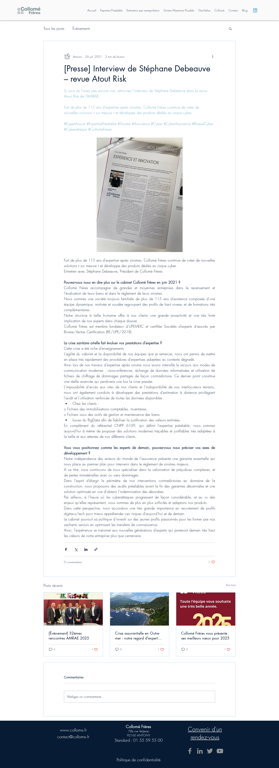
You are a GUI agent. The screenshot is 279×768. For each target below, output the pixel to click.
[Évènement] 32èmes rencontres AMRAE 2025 (69, 635)
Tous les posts (54, 28)
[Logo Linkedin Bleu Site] (255, 10)
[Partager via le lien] (96, 549)
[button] (230, 28)
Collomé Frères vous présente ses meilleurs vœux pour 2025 (205, 635)
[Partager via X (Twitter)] (76, 549)
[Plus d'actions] (212, 56)
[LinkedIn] (200, 751)
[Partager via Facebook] (66, 549)
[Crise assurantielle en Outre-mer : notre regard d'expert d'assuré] (139, 609)
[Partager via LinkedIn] (86, 549)
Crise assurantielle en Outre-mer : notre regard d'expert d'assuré (137, 635)
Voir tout (230, 585)
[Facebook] (190, 751)
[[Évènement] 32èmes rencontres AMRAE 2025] (73, 609)
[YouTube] (220, 751)
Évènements (81, 28)
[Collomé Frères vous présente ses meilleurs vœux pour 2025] (205, 609)
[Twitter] (210, 751)
